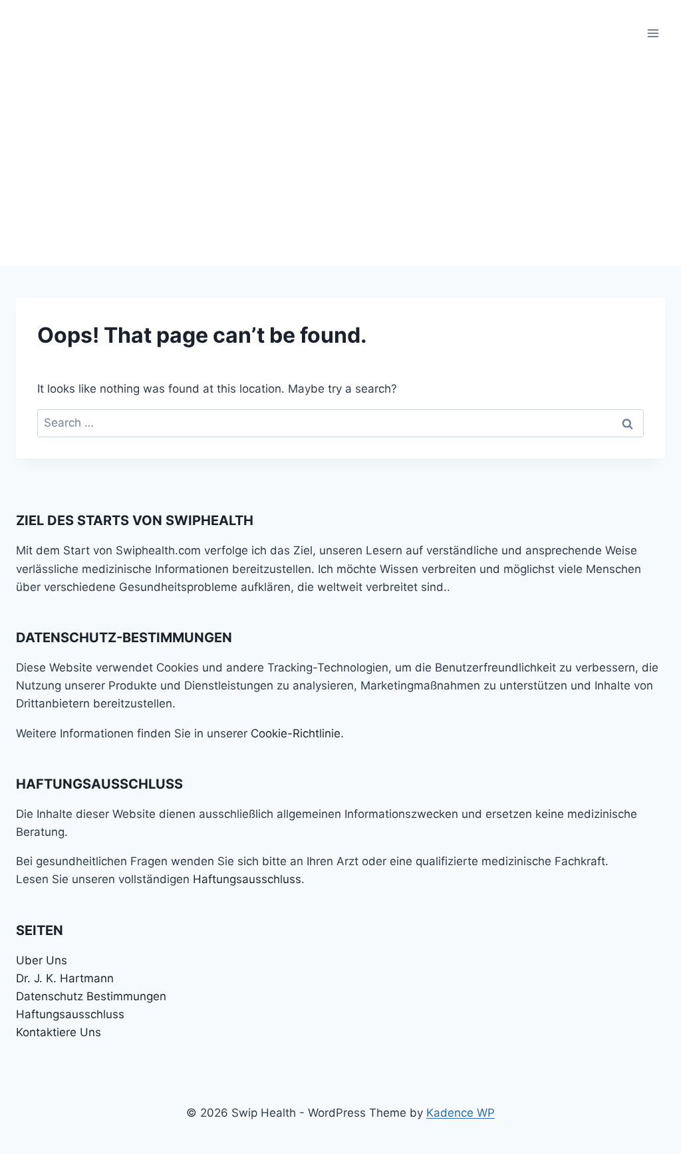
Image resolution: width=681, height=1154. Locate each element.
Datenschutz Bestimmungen (91, 996)
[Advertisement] (340, 166)
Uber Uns (41, 960)
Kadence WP (460, 1112)
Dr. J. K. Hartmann (65, 978)
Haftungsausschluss (247, 879)
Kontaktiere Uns (58, 1032)
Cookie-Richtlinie (295, 733)
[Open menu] (652, 33)
